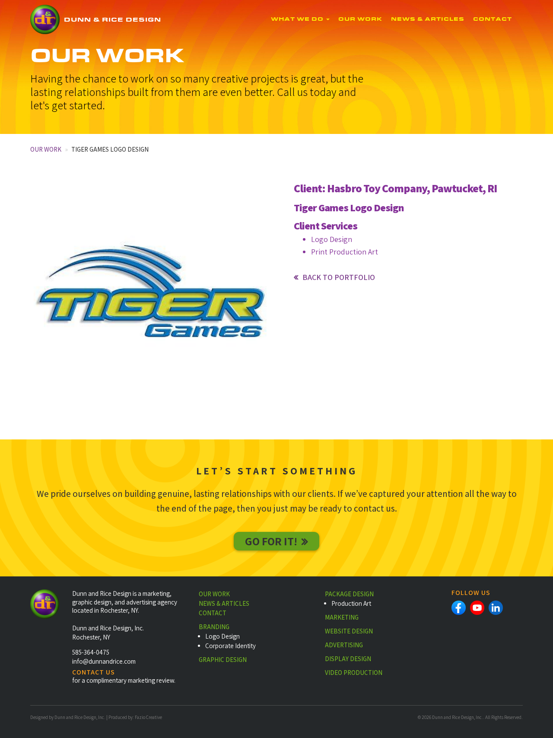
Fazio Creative (148, 717)
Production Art (351, 603)
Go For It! (271, 541)
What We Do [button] (298, 19)
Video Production (353, 672)
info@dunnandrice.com (104, 661)
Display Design (348, 659)
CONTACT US (93, 672)
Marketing (342, 617)
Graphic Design (223, 659)
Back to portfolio (338, 277)
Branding (214, 627)
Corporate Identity (230, 646)
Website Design (349, 631)
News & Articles (427, 19)
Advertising (344, 645)
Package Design (349, 594)
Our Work (360, 19)
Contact (492, 19)
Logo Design (222, 636)
